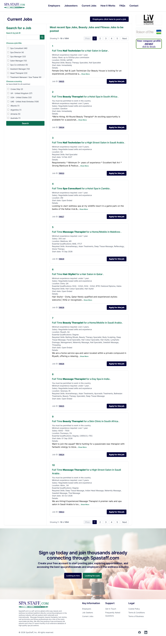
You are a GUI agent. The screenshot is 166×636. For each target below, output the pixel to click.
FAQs (122, 5)
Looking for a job (92, 576)
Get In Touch (110, 609)
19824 (61, 454)
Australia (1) (15, 118)
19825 (61, 406)
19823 (61, 512)
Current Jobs (89, 5)
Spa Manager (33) (18, 56)
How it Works (108, 5)
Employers (54, 5)
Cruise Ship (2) (17, 89)
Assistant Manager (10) (20, 69)
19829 (61, 259)
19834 (61, 127)
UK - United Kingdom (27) (21, 93)
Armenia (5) (15, 114)
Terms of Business (136, 616)
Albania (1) (15, 106)
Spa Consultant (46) (18, 48)
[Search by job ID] (42, 37)
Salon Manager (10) (18, 61)
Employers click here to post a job (109, 19)
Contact (133, 5)
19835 (61, 81)
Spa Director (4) (17, 52)
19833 (61, 173)
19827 (61, 216)
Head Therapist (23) (18, 73)
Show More (85, 74)
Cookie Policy (134, 609)
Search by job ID (13, 33)
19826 (61, 364)
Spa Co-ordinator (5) (19, 65)
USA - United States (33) (21, 97)
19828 (61, 307)
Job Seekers (87, 612)
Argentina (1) (16, 110)
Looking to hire (73, 576)
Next (124, 38)
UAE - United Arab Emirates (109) (25, 101)
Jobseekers (71, 5)
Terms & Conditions (136, 612)
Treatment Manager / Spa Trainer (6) (25, 77)
